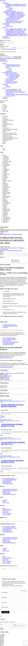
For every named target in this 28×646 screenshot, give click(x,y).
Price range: (2, 224)
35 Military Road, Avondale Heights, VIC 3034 (12, 425)
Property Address (4, 370)
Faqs (4, 27)
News (7, 25)
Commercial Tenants (15, 17)
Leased (11, 8)
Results (8, 7)
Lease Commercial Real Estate (15, 14)
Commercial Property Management (11, 341)
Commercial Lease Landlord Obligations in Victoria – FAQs (15, 32)
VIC (8, 377)
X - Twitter (7, 250)
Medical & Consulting (17, 234)
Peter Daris (2, 417)
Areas (2, 152)
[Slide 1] (15, 230)
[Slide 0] (5, 230)
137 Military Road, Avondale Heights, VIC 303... (12, 461)
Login (2, 44)
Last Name (4, 602)
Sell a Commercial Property (9, 338)
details (3, 415)
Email (20, 250)
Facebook (2, 250)
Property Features (4, 383)
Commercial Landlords (16, 16)
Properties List (10, 10)
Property (6, 3)
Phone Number (4, 607)
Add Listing (2, 0)
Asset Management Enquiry (6, 367)
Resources (6, 23)
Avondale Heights (4, 249)
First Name (4, 597)
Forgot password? (17, 58)
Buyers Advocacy (11, 19)
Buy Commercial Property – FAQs (16, 30)
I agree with (9, 49)
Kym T (1, 645)
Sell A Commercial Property (15, 13)
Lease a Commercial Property (9, 339)
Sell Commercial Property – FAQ (16, 29)
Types (2, 102)
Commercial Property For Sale (16, 5)
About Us (6, 36)
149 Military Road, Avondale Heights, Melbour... (12, 405)
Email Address (5, 592)
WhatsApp (16, 250)
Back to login (3, 58)
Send (2, 629)
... (10, 413)
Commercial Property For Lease (16, 4)
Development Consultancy (14, 21)
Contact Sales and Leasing (6, 357)
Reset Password (17, 57)
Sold (10, 9)
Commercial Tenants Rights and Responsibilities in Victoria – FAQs (16, 34)
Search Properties (4, 227)
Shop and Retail (3, 234)
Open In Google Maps (5, 379)
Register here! (9, 58)
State (2, 146)
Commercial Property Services (13, 12)
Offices (9, 234)
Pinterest (12, 250)
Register (2, 54)
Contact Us (6, 38)
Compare (2, 634)
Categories (3, 113)
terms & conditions (11, 49)
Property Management (13, 18)
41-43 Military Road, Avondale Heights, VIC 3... (13, 443)
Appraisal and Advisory (13, 22)
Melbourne (22, 248)
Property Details (4, 390)
